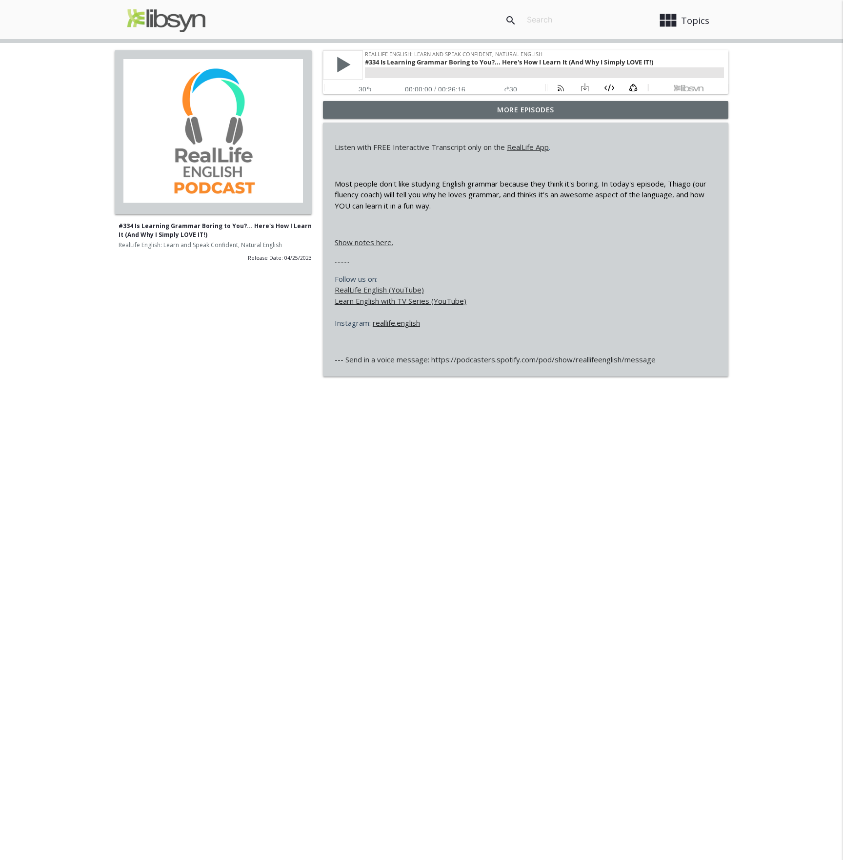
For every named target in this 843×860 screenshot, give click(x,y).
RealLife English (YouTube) (379, 289)
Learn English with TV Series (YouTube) (400, 301)
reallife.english (396, 323)
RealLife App (528, 147)
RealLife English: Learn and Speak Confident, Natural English (200, 245)
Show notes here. (364, 242)
